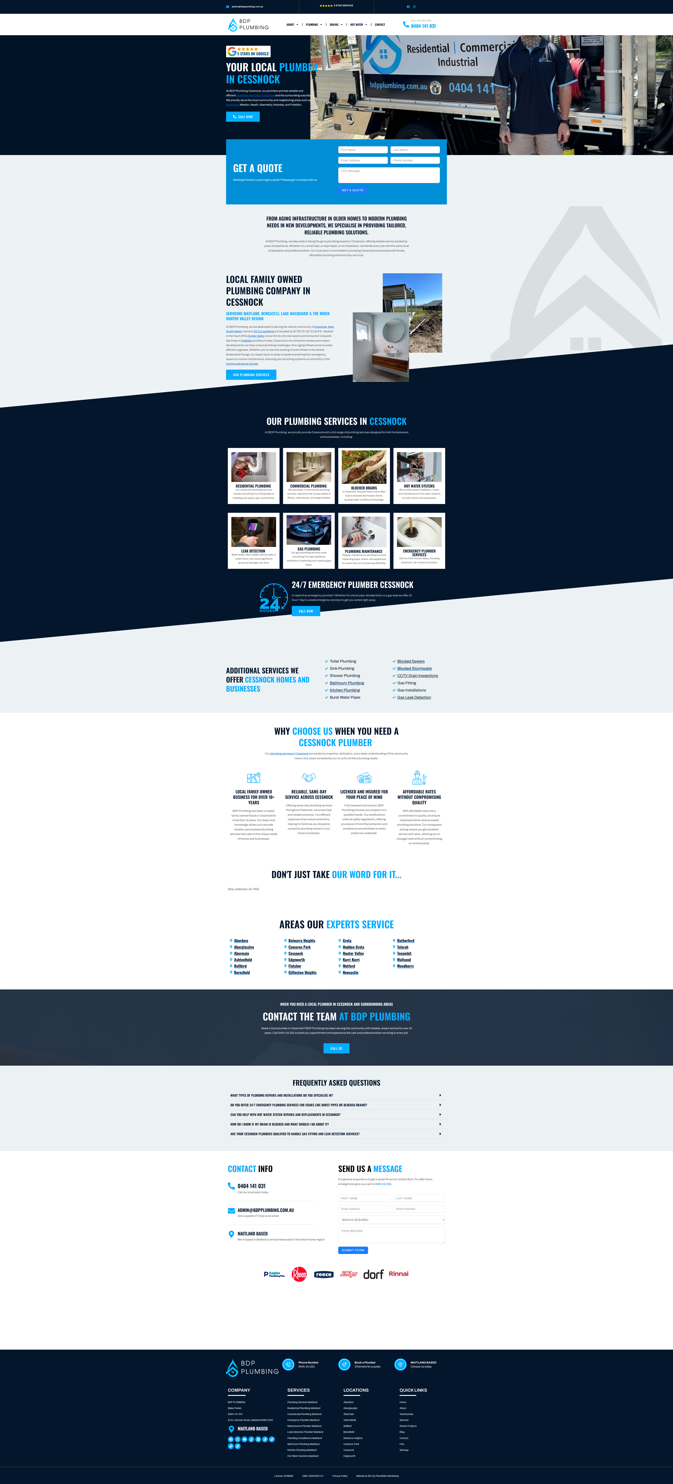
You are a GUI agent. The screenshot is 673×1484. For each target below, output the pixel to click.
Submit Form (353, 1250)
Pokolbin (246, 340)
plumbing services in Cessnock (255, 95)
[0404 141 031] (231, 1186)
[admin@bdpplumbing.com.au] (227, 6)
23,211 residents (264, 331)
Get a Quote (353, 190)
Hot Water (356, 24)
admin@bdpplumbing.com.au (247, 6)
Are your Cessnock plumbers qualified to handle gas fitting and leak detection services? (295, 1134)
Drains (334, 24)
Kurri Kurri (232, 104)
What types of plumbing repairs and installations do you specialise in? (281, 1095)
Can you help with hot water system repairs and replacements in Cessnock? (285, 1114)
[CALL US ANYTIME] (406, 24)
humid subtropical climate (242, 363)
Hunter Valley (256, 335)
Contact (380, 24)
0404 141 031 (252, 1186)
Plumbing (312, 24)
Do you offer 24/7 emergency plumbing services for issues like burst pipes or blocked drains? (298, 1105)
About (290, 24)
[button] (336, 1095)
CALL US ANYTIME (421, 20)
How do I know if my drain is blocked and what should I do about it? (279, 1124)
